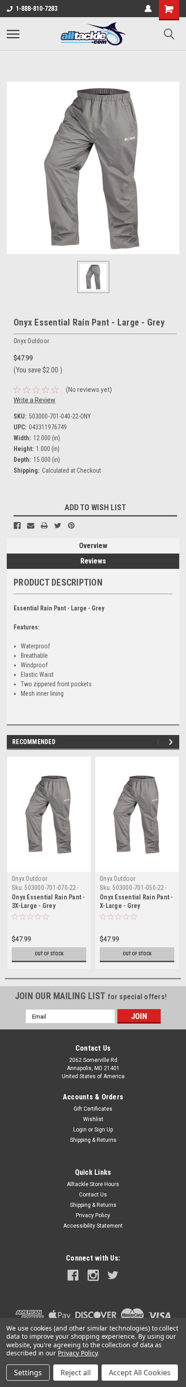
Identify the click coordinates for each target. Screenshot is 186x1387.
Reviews (93, 561)
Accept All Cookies (140, 1373)
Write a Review (35, 400)
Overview (93, 545)
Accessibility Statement (93, 1226)
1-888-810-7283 (36, 8)
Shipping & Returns (93, 1140)
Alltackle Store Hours (93, 1184)
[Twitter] (57, 525)
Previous (159, 742)
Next (172, 742)
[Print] (44, 525)
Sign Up (103, 1129)
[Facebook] (17, 525)
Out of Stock (49, 953)
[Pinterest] (71, 525)
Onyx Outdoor (29, 878)
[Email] (30, 525)
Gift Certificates (93, 1109)
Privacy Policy (93, 1215)
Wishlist (93, 1119)
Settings (28, 1373)
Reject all (75, 1373)
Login (80, 1129)
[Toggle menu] (13, 34)
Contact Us (93, 1195)
